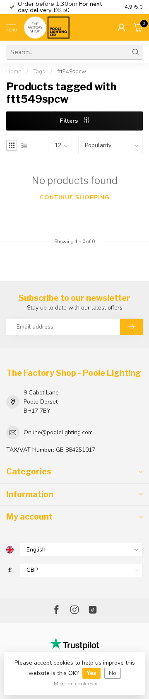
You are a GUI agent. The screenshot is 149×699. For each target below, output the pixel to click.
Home (13, 71)
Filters (69, 121)
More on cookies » (75, 683)
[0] (138, 27)
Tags (39, 71)
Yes (91, 673)
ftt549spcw (72, 71)
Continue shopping (75, 197)
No (112, 673)
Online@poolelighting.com (58, 432)
